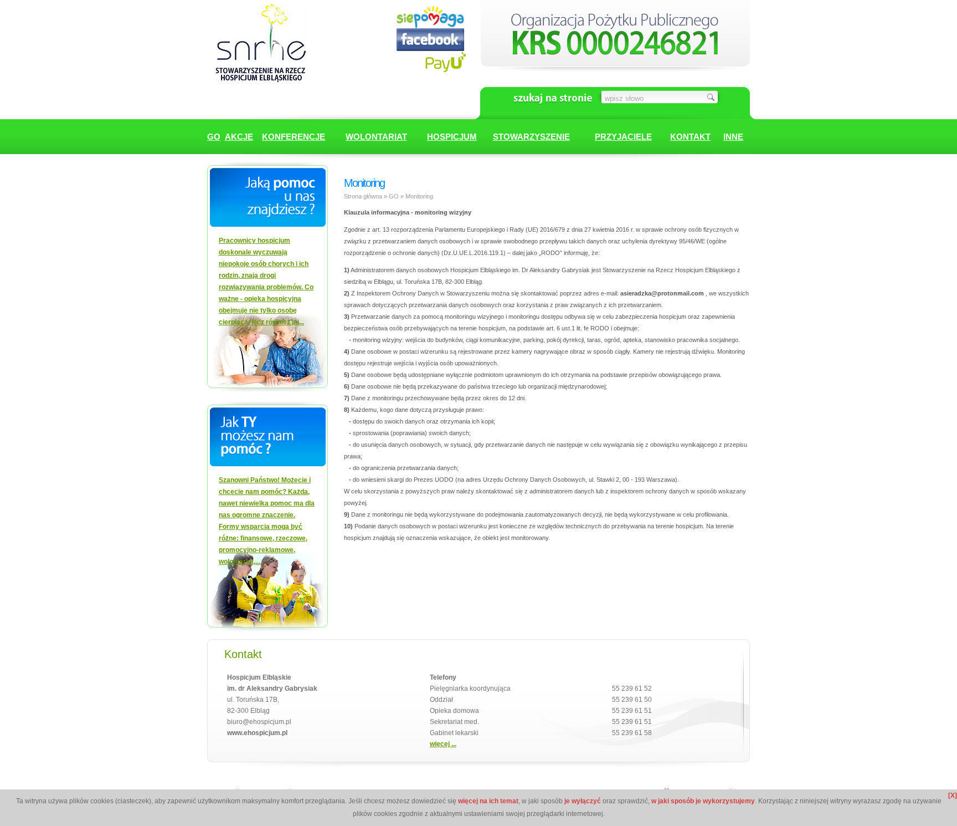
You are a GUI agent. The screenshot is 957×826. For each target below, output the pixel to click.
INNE (733, 136)
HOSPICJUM (452, 136)
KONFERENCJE (293, 136)
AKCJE (239, 136)
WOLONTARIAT (376, 136)
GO (213, 136)
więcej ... (443, 744)
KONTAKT (690, 136)
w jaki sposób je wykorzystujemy (703, 801)
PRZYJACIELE (623, 136)
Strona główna (363, 196)
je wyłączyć (582, 801)
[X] (952, 795)
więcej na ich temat (488, 801)
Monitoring (419, 196)
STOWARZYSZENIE (531, 136)
